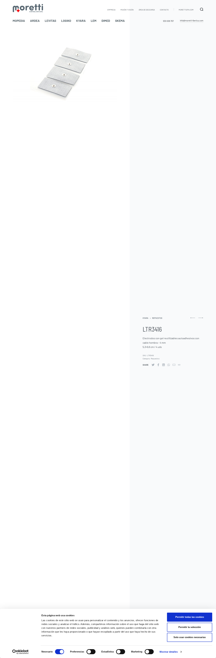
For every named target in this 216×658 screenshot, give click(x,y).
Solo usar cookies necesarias (189, 637)
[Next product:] (200, 319)
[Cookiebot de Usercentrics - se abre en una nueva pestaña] (20, 651)
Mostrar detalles (169, 651)
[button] (191, 21)
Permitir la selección (189, 627)
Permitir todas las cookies (189, 617)
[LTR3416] (153, 364)
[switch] (91, 651)
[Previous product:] (192, 319)
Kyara (145, 318)
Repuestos (157, 318)
